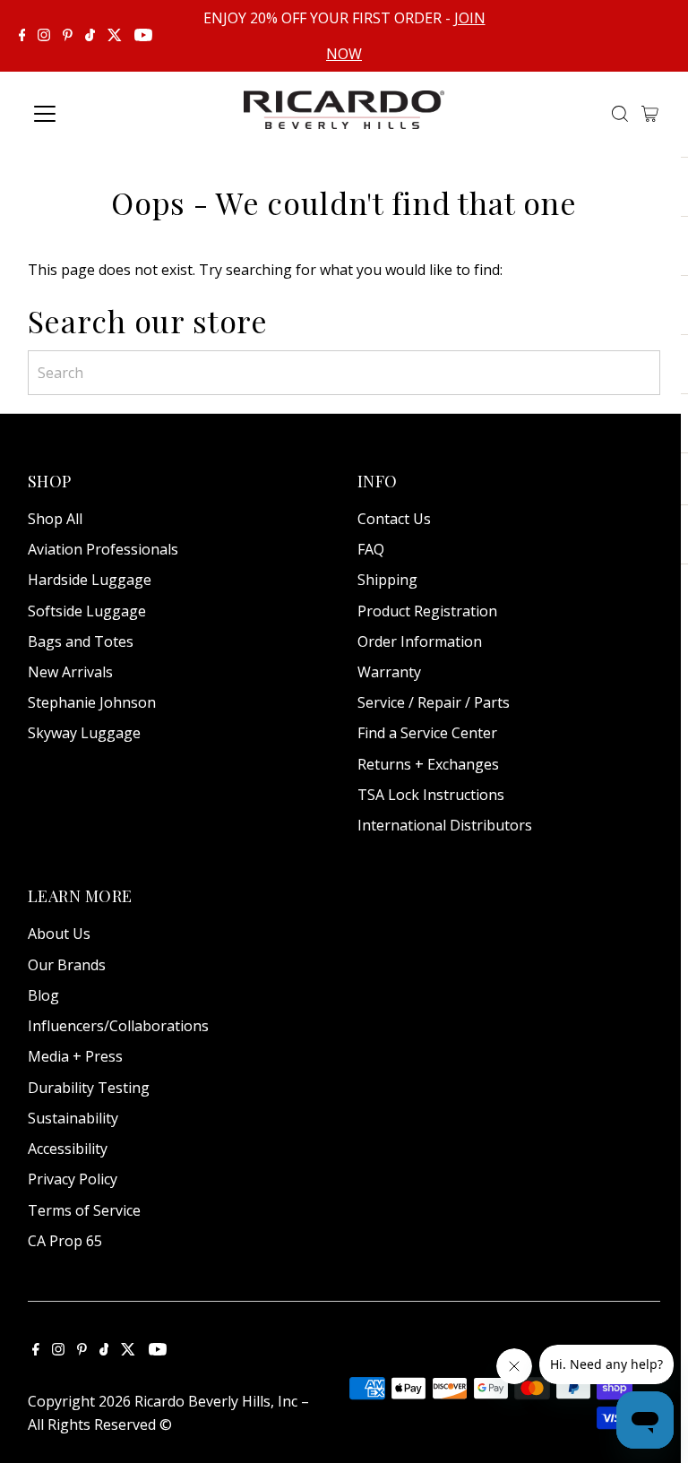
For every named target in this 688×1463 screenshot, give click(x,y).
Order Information (419, 641)
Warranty (389, 672)
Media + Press (75, 1056)
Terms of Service (84, 1210)
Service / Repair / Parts (433, 702)
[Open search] (620, 114)
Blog (43, 995)
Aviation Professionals (103, 549)
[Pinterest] (67, 35)
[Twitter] (114, 35)
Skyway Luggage (84, 733)
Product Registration (427, 611)
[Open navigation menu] (102, 113)
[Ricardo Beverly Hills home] (344, 116)
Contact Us (394, 519)
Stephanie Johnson (92, 702)
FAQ (370, 549)
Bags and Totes (80, 641)
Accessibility (68, 1148)
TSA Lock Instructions (430, 795)
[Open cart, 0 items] (649, 114)
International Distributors (444, 825)
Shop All (55, 519)
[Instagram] (44, 35)
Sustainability (73, 1118)
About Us (59, 933)
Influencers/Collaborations (118, 1026)
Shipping (387, 580)
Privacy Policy (72, 1179)
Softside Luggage (87, 611)
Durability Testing (89, 1087)
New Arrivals (70, 672)
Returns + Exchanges (428, 764)
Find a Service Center (427, 733)
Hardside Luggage (89, 580)
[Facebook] (22, 35)
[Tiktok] (90, 35)
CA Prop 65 (65, 1241)
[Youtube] (143, 35)
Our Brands (67, 965)
